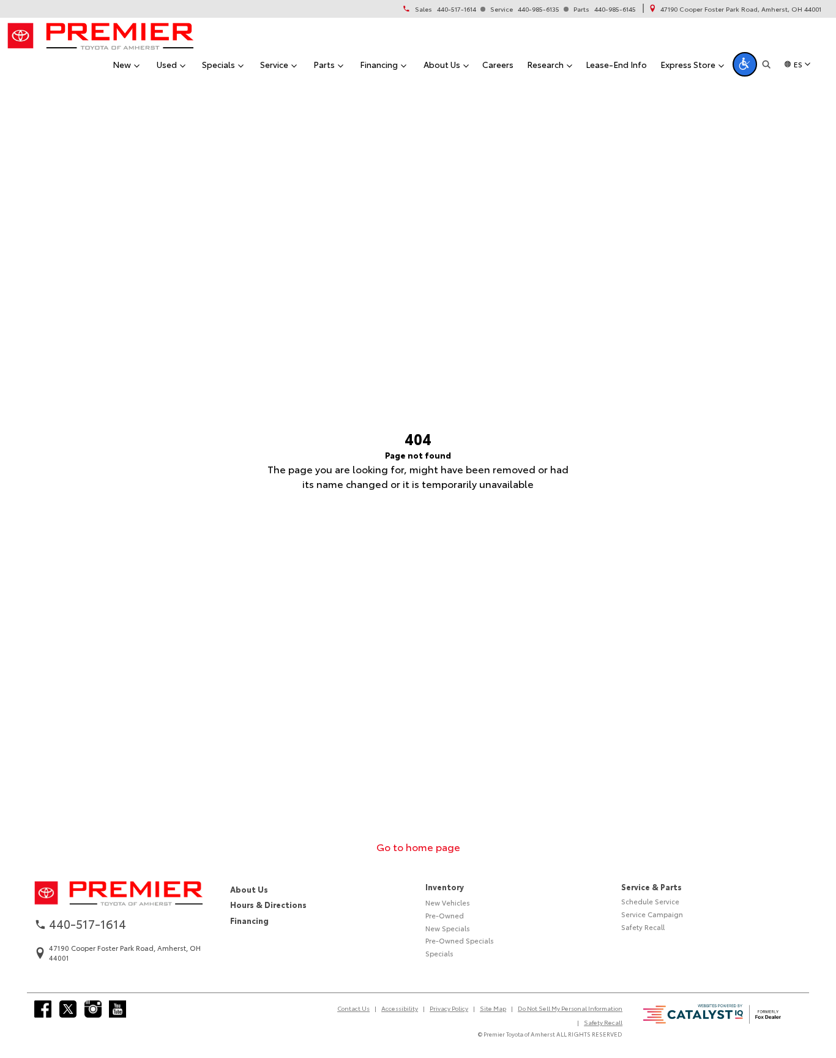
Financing (249, 920)
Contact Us (353, 1008)
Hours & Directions (268, 904)
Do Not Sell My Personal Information (570, 1008)
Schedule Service (650, 901)
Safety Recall (643, 927)
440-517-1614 (456, 9)
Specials (439, 953)
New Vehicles (447, 902)
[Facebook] (42, 1009)
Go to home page (418, 846)
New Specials (447, 928)
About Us (249, 889)
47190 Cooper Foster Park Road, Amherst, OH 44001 (740, 9)
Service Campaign (652, 914)
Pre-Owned (444, 915)
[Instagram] (93, 1009)
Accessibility (399, 1008)
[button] (745, 64)
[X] (68, 1009)
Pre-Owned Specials (459, 940)
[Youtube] (117, 1009)
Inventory (444, 886)
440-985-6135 (538, 9)
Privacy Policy (449, 1008)
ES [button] (798, 64)
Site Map (493, 1008)
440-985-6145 (615, 9)
